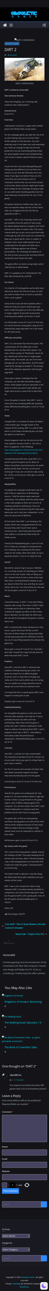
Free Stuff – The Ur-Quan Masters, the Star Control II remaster (25, 926)
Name (5, 1146)
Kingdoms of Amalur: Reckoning (23, 1001)
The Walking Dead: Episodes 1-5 (23, 1022)
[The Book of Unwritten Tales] (24, 1037)
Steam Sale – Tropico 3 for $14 (29, 934)
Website (6, 1171)
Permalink (19, 1080)
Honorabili (13, 55)
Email (4, 1159)
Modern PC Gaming (12, 44)
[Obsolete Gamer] (5, 25)
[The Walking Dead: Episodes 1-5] (11, 1016)
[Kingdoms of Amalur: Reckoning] (12, 995)
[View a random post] (44, 25)
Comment (7, 1111)
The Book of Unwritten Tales (21, 1047)
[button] (44, 1286)
